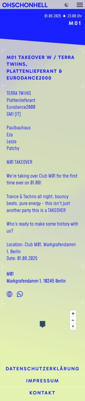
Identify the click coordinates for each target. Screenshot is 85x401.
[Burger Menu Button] (80, 4)
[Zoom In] (73, 313)
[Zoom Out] (73, 320)
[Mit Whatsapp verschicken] (20, 294)
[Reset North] (73, 326)
